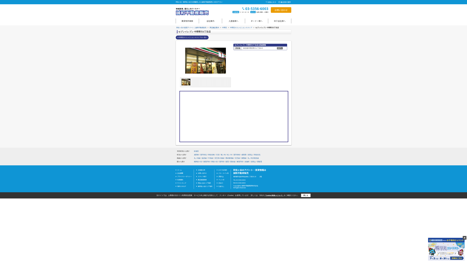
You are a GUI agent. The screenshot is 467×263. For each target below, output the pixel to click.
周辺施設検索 (202, 180)
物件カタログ (181, 186)
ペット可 (221, 180)
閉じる (305, 195)
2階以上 (221, 176)
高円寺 (221, 162)
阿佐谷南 (211, 155)
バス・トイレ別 (223, 173)
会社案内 (210, 20)
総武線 (204, 158)
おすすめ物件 (222, 170)
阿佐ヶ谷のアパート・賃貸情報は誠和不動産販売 (249, 171)
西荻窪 (259, 162)
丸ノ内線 (197, 158)
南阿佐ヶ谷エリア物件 (205, 186)
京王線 (237, 158)
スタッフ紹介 (202, 176)
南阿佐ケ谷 (198, 162)
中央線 (210, 158)
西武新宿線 (230, 158)
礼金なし (221, 186)
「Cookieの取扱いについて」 (274, 195)
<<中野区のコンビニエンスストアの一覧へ (192, 37)
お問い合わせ (281, 10)
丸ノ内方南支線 (253, 158)
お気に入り (272, 2)
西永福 (232, 162)
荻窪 (227, 162)
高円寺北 (203, 155)
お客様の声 (201, 170)
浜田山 (250, 155)
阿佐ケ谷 (214, 162)
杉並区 (196, 151)
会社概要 (180, 173)
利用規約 (180, 180)
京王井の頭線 (219, 158)
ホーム (179, 170)
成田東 (196, 155)
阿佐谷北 (257, 155)
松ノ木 (229, 155)
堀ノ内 (223, 155)
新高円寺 (206, 162)
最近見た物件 (286, 2)
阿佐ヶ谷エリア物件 (204, 183)
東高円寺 (240, 162)
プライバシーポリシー (184, 176)
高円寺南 (237, 155)
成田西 (243, 155)
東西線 (243, 158)
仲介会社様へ (280, 20)
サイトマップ (181, 183)
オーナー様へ (256, 20)
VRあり (220, 183)
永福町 (247, 162)
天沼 (217, 155)
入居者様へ (233, 20)
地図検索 (187, 20)
